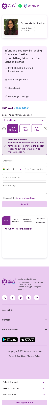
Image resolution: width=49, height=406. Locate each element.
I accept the (20, 198)
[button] (4, 129)
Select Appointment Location (17, 114)
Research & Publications (27, 220)
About (6, 220)
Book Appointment (24, 402)
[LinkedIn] (28, 298)
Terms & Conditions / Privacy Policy (24, 356)
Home (23, 28)
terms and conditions (25, 198)
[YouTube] (36, 298)
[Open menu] (44, 5)
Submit (24, 204)
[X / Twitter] (12, 298)
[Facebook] (4, 298)
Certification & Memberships (40, 220)
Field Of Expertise (15, 220)
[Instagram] (20, 298)
